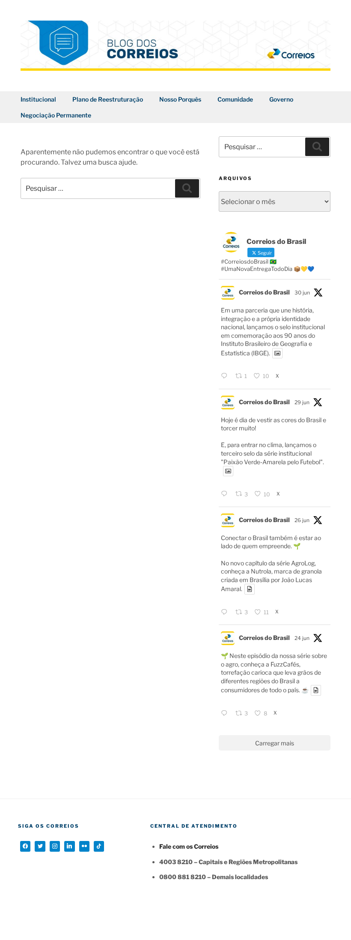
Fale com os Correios (188, 846)
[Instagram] (55, 846)
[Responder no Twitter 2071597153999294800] (226, 494)
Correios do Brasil (264, 292)
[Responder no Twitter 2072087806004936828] (226, 376)
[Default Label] (69, 846)
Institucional (38, 99)
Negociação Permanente (56, 115)
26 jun (301, 520)
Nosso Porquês (180, 99)
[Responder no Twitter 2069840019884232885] (226, 713)
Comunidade (235, 99)
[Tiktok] (99, 846)
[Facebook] (25, 846)
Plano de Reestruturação (107, 99)
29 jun (301, 402)
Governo (281, 99)
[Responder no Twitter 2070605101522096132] (226, 612)
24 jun (301, 638)
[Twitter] (40, 846)
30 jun (302, 292)
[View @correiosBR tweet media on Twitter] (277, 353)
